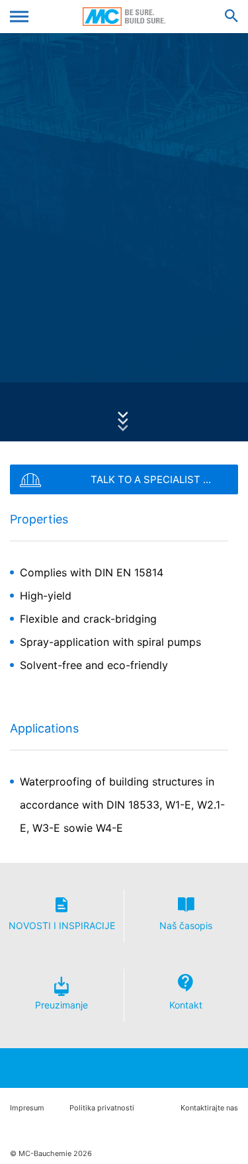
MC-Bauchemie (124, 16)
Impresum (27, 1108)
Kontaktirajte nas (209, 1108)
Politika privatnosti (101, 1108)
